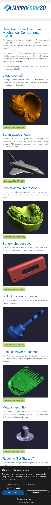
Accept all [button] (13, 493)
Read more (23, 479)
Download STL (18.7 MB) (14, 451)
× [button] (48, 469)
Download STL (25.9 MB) (14, 344)
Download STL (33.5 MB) (14, 289)
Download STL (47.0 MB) (14, 181)
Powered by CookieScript (25, 502)
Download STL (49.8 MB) (14, 400)
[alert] (25, 485)
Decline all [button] (37, 493)
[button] (25, 499)
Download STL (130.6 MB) (14, 236)
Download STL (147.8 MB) (14, 127)
